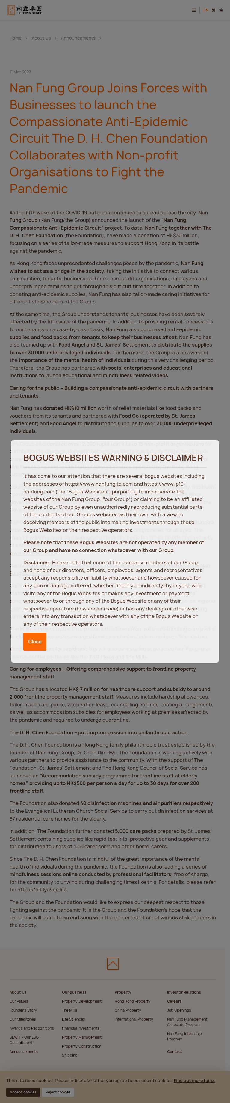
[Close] (208, 450)
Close (35, 641)
